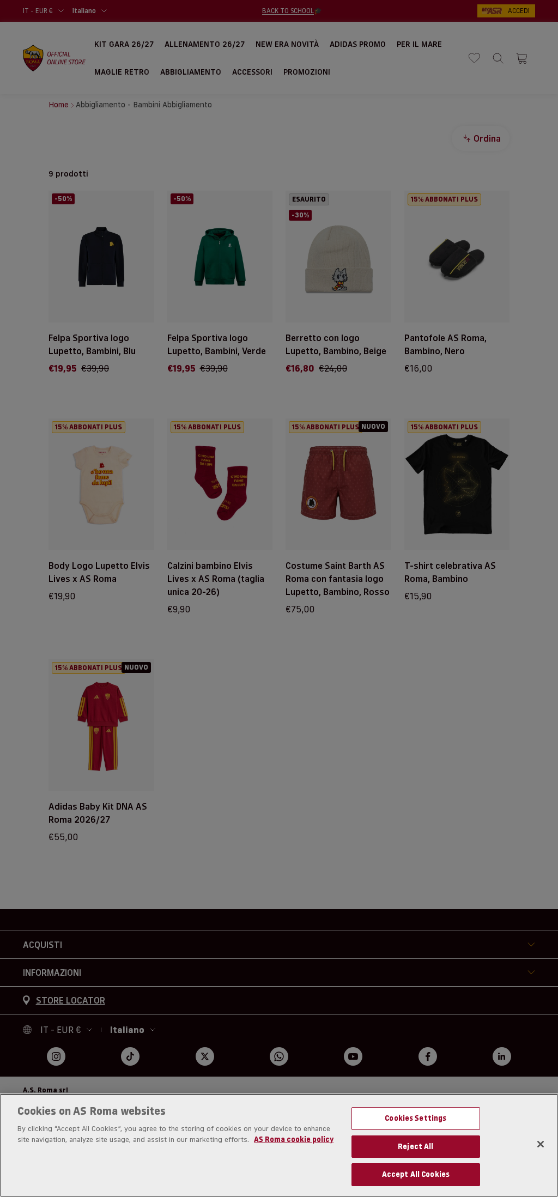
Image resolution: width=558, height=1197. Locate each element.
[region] (279, 1145)
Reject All (415, 1146)
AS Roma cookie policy (293, 1139)
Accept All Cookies (416, 1174)
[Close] (541, 1144)
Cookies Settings (415, 1118)
